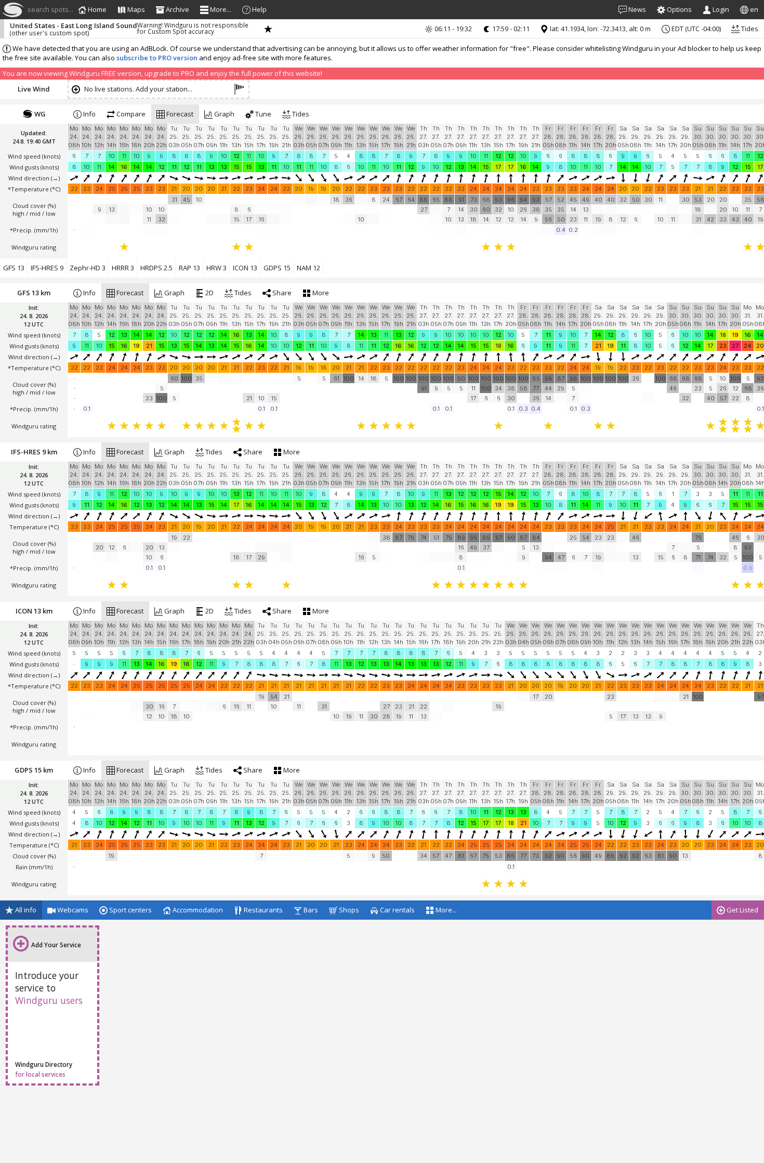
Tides (749, 28)
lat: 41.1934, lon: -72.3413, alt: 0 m (599, 28)
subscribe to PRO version (156, 57)
